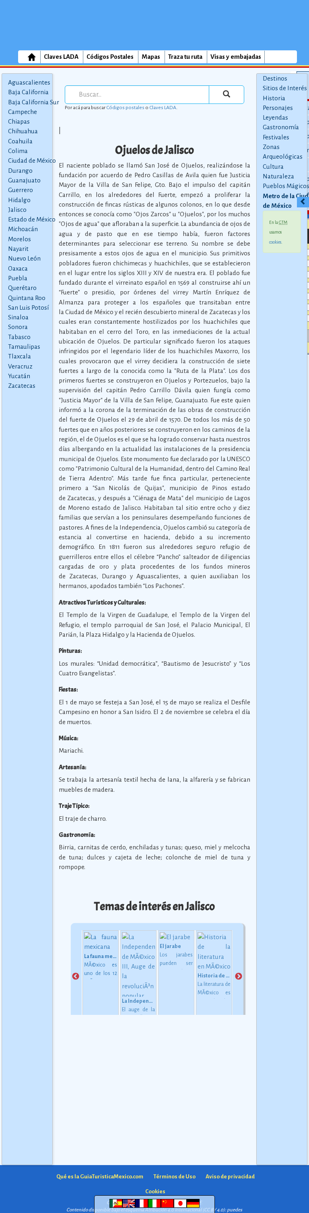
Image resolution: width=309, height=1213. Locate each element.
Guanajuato (24, 180)
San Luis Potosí (28, 307)
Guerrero (20, 189)
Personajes (278, 107)
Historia (274, 98)
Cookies (155, 1191)
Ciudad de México (32, 160)
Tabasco (19, 336)
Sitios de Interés (285, 88)
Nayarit (18, 248)
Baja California (28, 92)
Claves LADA (61, 56)
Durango (20, 170)
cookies (275, 242)
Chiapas (19, 121)
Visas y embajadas (235, 56)
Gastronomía (281, 127)
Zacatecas (21, 385)
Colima (18, 150)
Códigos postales (125, 107)
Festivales (276, 137)
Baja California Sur (33, 102)
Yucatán (19, 376)
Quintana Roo (26, 297)
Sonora (18, 326)
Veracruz (20, 366)
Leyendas (275, 117)
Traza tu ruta (185, 56)
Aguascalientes (29, 82)
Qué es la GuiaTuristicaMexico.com (99, 1177)
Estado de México (32, 219)
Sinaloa (18, 317)
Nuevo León (24, 258)
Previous (76, 977)
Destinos (275, 78)
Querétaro (22, 287)
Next (239, 977)
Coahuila (20, 141)
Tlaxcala (19, 356)
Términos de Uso (174, 1177)
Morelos (19, 239)
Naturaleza (278, 176)
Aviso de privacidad (230, 1177)
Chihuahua (23, 131)
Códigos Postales (110, 56)
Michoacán (23, 229)
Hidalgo (19, 200)
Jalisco (17, 209)
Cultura (273, 166)
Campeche (22, 111)
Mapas (151, 56)
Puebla (17, 278)
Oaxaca (18, 268)
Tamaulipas (24, 346)
